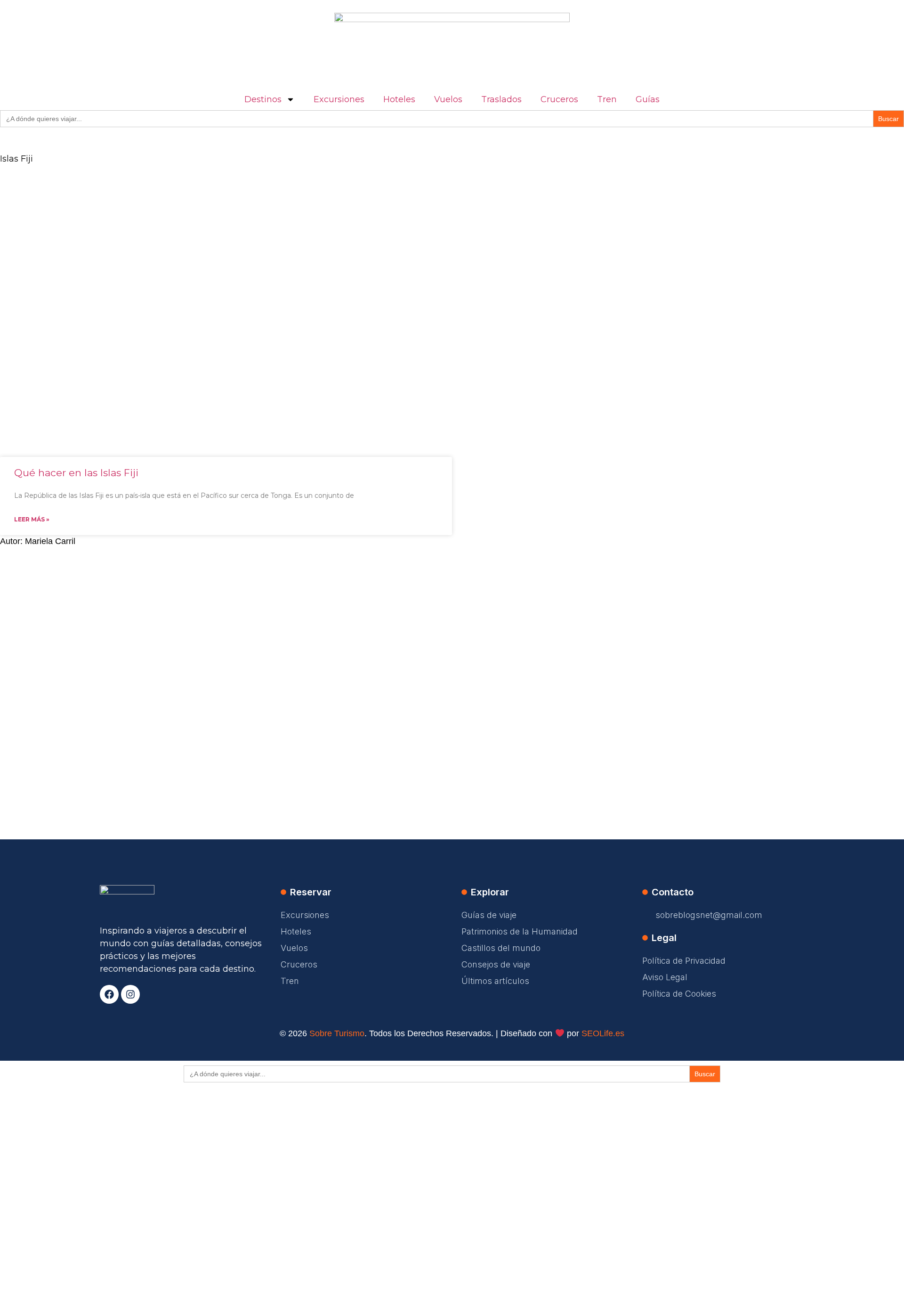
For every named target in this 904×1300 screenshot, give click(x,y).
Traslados (501, 99)
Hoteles (399, 99)
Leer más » (31, 519)
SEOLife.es (602, 1033)
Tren (607, 99)
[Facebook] (109, 994)
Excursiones (339, 99)
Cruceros (559, 99)
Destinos (263, 99)
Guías (648, 99)
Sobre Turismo (336, 1033)
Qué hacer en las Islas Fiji (76, 473)
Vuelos (448, 99)
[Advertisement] (282, 244)
